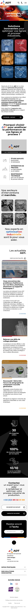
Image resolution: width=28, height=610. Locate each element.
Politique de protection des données (14, 600)
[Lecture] (3, 152)
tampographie (15, 105)
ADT (15, 86)
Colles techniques (20, 42)
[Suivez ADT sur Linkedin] (11, 584)
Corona (16, 100)
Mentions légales (14, 597)
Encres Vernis (7, 56)
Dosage (7, 68)
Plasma (9, 42)
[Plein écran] (25, 152)
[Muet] (22, 152)
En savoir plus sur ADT (13, 507)
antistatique (4, 102)
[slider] (13, 152)
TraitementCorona (6, 41)
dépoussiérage (13, 102)
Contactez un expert (13, 513)
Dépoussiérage (20, 56)
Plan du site (17, 603)
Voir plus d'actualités (16, 258)
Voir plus (7, 49)
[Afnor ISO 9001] (10, 589)
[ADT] (6, 3)
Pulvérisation (7, 43)
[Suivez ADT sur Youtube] (17, 584)
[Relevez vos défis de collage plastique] (14, 327)
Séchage (7, 44)
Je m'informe (22, 313)
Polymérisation (7, 70)
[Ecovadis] (17, 589)
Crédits (10, 603)
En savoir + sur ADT (9, 117)
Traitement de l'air (21, 69)
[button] (14, 146)
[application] (14, 146)
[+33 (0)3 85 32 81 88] (22, 2)
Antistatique (20, 55)
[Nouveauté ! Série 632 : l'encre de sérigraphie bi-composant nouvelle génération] (14, 369)
